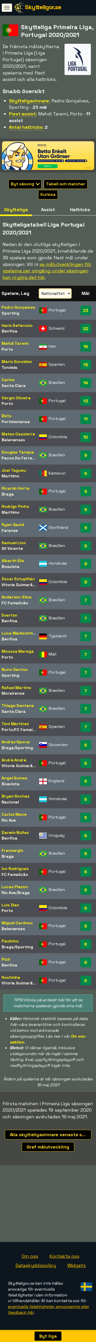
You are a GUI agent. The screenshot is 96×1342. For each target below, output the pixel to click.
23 (86, 310)
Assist (48, 209)
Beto (7, 415)
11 (86, 419)
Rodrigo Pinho (15, 506)
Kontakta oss (64, 1256)
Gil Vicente (12, 548)
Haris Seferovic (17, 325)
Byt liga (48, 1336)
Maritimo (10, 476)
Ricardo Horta (15, 488)
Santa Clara (14, 385)
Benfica (9, 331)
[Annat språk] (85, 1285)
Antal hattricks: (26, 127)
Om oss (30, 1256)
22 (86, 328)
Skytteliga (16, 209)
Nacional (10, 802)
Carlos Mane (14, 814)
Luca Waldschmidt (20, 633)
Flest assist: (23, 114)
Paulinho (10, 941)
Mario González (17, 361)
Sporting (10, 313)
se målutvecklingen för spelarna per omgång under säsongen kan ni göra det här (47, 270)
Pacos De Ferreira (19, 458)
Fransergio (12, 850)
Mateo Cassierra (18, 434)
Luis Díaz (10, 905)
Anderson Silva (16, 597)
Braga (8, 494)
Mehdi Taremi (15, 343)
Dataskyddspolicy (35, 1265)
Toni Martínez (15, 723)
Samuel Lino (14, 542)
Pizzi (6, 959)
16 (85, 346)
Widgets (76, 1265)
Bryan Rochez (15, 796)
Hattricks (80, 209)
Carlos (8, 379)
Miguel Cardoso (17, 923)
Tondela (9, 367)
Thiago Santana (18, 705)
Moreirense (13, 693)
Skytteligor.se (43, 7)
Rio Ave (9, 820)
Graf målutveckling (48, 1147)
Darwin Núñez (15, 832)
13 (85, 401)
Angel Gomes (14, 778)
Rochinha (11, 977)
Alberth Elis (13, 560)
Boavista (10, 566)
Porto (7, 349)
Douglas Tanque (18, 452)
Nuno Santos (15, 669)
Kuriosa (48, 194)
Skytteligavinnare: (29, 101)
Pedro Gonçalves (18, 307)
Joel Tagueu (14, 470)
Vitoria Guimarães (19, 584)
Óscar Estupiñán (18, 579)
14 (85, 383)
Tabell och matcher (65, 184)
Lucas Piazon (15, 886)
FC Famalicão (15, 603)
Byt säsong (23, 184)
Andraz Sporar (16, 742)
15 (85, 365)
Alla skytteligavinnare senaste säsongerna (50, 1134)
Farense (10, 530)
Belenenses (13, 440)
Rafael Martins (16, 687)
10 (85, 437)
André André (14, 760)
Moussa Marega (18, 651)
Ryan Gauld (13, 524)
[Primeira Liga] (77, 70)
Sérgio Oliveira (16, 398)
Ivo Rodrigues (15, 868)
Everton (9, 615)
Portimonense (16, 421)
